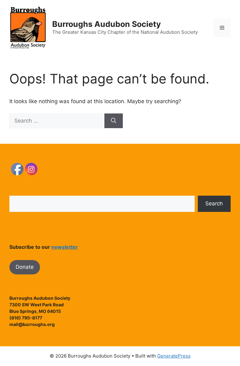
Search (214, 203)
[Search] (113, 120)
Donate (25, 267)
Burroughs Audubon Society (106, 24)
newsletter (64, 247)
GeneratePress (174, 356)
